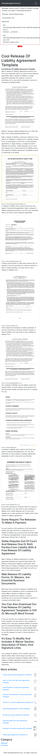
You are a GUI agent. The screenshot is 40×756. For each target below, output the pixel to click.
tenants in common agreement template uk (18, 702)
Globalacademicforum (11, 3)
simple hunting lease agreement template (17, 675)
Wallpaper (4, 743)
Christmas (4, 745)
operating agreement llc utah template (16, 709)
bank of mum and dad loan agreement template (16, 681)
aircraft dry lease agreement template (16, 715)
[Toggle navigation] (36, 3)
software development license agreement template (17, 696)
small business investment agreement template (16, 688)
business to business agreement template (17, 728)
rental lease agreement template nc (15, 735)
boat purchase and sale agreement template (15, 722)
